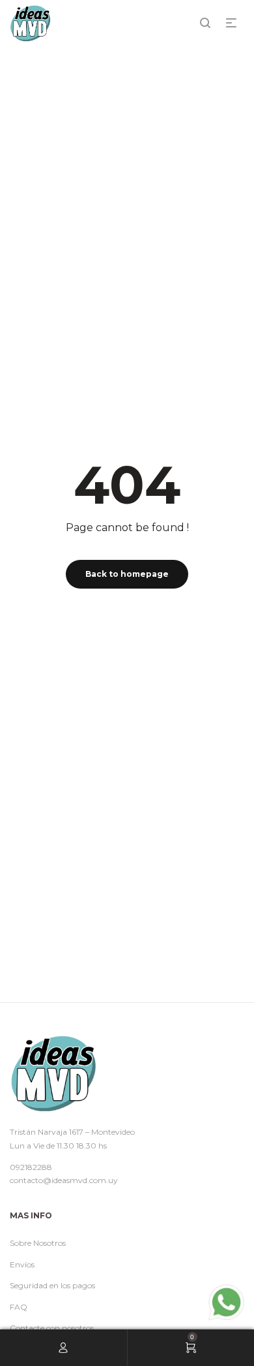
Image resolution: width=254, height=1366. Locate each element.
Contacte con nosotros (52, 1328)
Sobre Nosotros (38, 1243)
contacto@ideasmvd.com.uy (64, 1180)
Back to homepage (127, 574)
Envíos (22, 1264)
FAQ (18, 1307)
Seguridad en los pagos (52, 1285)
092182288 (31, 1167)
